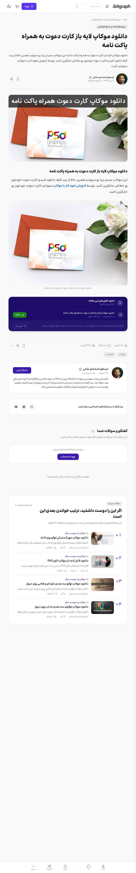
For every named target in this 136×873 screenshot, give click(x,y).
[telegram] (24, 407)
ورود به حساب (68, 457)
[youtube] (16, 407)
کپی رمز (19, 326)
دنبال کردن (22, 370)
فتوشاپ (109, 354)
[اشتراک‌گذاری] (11, 79)
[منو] (107, 6)
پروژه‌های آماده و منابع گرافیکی (105, 19)
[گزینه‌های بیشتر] (11, 346)
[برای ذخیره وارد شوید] (18, 79)
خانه (125, 19)
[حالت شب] (9, 6)
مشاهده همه (24, 505)
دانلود (18, 314)
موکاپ (122, 354)
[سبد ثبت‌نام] (17, 6)
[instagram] (32, 407)
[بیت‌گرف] (121, 6)
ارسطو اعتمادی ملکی (103, 77)
